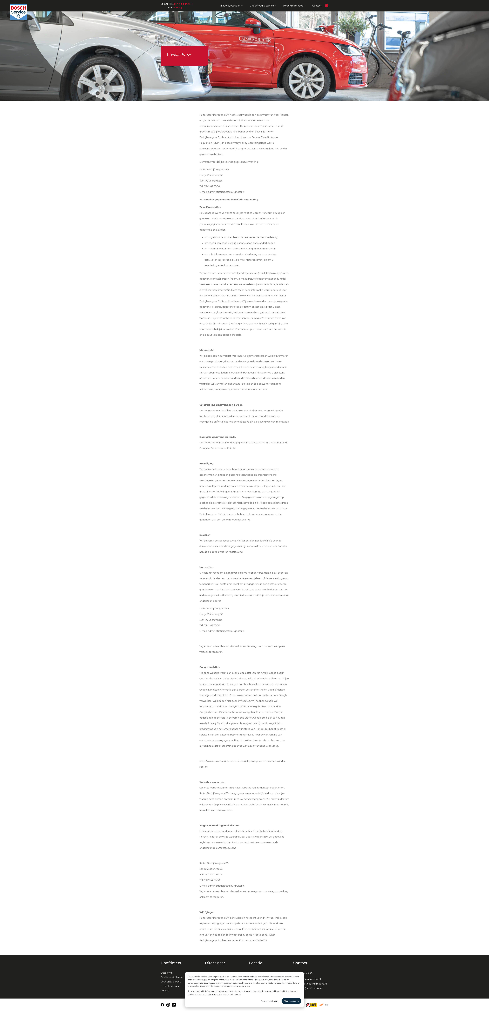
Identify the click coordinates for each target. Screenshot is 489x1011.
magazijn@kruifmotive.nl (307, 988)
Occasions (166, 972)
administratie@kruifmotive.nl (310, 983)
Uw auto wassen (170, 986)
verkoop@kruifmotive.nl (307, 979)
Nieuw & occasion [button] (230, 5)
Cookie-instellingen (269, 1001)
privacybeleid (193, 986)
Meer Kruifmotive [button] (293, 5)
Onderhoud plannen (172, 977)
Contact (316, 5)
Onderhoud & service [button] (262, 5)
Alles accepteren (291, 1001)
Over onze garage (171, 981)
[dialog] (244, 989)
